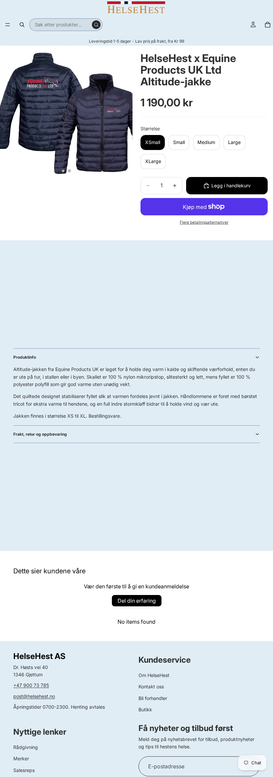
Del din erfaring (137, 600)
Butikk (145, 709)
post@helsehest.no (34, 696)
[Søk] (22, 24)
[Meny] (7, 24)
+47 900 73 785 (31, 685)
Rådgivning (25, 747)
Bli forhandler (152, 698)
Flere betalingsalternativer (204, 222)
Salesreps (24, 770)
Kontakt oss (151, 686)
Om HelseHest (153, 675)
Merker (21, 758)
